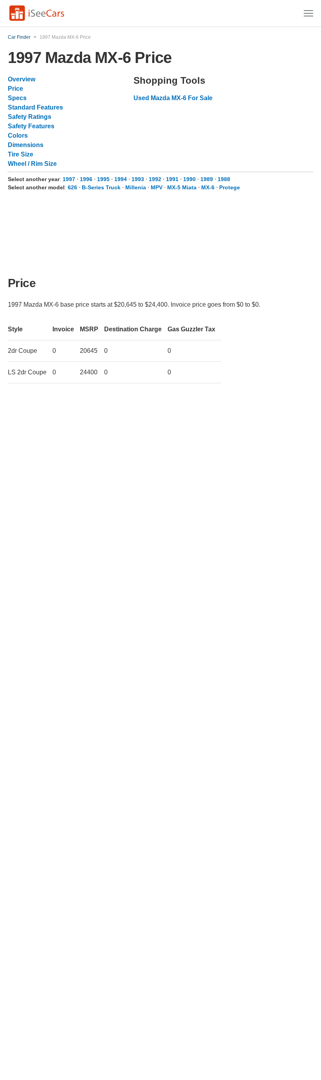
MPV (156, 187)
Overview (21, 79)
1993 (138, 179)
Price (15, 88)
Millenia (135, 187)
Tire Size (20, 154)
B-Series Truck (101, 187)
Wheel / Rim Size (32, 163)
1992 (155, 179)
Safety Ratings (29, 116)
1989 (206, 179)
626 (72, 187)
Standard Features (35, 107)
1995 (103, 179)
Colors (18, 135)
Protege (229, 187)
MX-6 (208, 187)
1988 (224, 179)
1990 (189, 179)
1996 (86, 179)
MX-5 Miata (182, 187)
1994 (120, 179)
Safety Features (31, 126)
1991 (172, 179)
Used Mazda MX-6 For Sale (173, 98)
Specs (17, 98)
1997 (69, 179)
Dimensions (25, 145)
